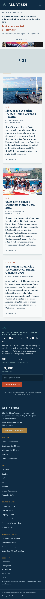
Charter (5, 469)
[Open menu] (40, 5)
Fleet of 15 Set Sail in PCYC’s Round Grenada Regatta (20, 113)
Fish (4, 478)
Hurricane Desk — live (11, 523)
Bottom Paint (7, 510)
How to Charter (8, 527)
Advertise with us (9, 542)
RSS (4, 577)
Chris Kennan (13, 276)
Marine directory (9, 547)
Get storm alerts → (11, 30)
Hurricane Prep (9, 519)
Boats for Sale (8, 495)
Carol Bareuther (15, 120)
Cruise (5, 474)
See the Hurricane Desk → (14, 26)
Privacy (4, 596)
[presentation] (22, 90)
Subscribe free (12, 384)
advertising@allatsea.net (12, 422)
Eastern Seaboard (9, 458)
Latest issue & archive (11, 538)
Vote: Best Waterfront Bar (13, 551)
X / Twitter (6, 569)
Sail (7, 107)
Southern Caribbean (11, 446)
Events (5, 486)
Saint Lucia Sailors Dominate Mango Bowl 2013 (20, 204)
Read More (12, 159)
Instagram (6, 565)
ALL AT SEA (10, 408)
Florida (5, 454)
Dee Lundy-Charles (16, 211)
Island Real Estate (9, 491)
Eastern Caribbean (10, 442)
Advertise (20, 596)
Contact (12, 596)
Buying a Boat (8, 514)
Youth (13, 263)
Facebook (6, 562)
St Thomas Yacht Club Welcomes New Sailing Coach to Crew (19, 269)
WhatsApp (6, 573)
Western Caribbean (10, 450)
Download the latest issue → (14, 430)
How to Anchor (8, 506)
